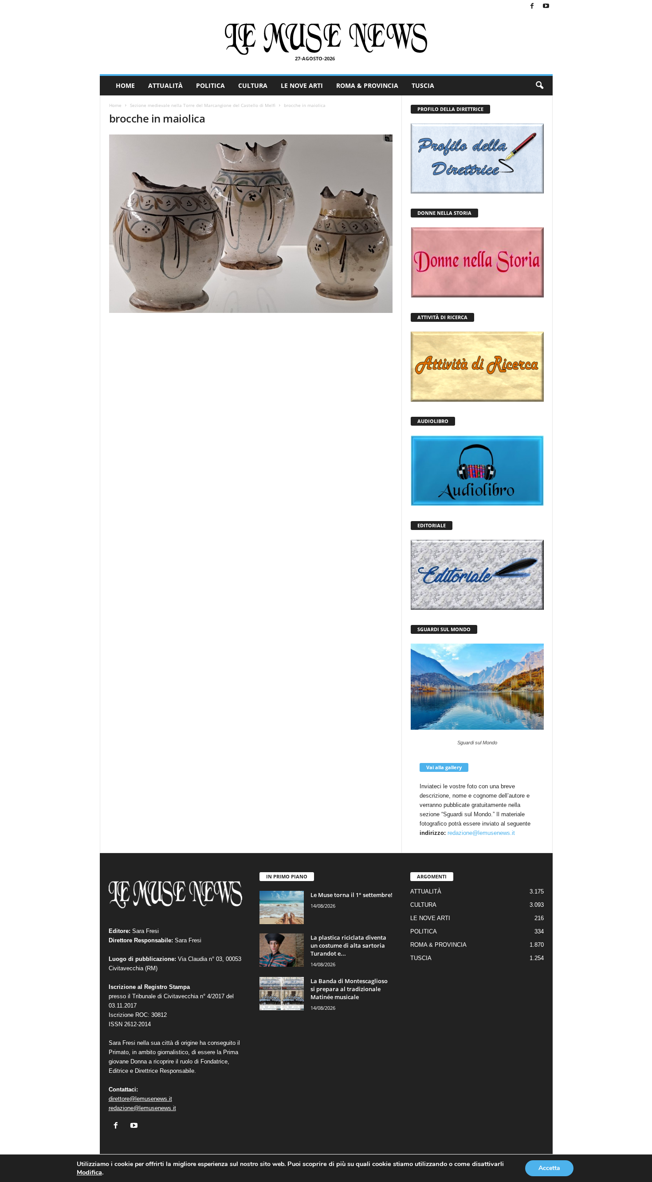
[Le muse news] (326, 39)
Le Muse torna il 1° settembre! (351, 895)
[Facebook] (532, 6)
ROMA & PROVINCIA (367, 85)
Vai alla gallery (444, 767)
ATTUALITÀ (165, 85)
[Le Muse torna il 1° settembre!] (281, 907)
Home (115, 105)
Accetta (549, 1168)
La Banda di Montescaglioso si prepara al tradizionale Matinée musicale (349, 989)
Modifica (89, 1172)
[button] (539, 85)
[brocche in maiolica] (251, 223)
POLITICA (210, 85)
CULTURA (252, 85)
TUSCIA (423, 85)
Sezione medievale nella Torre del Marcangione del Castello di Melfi (202, 105)
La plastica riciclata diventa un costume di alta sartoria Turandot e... (348, 945)
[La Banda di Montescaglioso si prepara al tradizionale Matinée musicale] (281, 993)
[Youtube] (546, 6)
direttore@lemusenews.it (140, 1098)
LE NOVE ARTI (302, 85)
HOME (125, 85)
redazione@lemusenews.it (481, 833)
